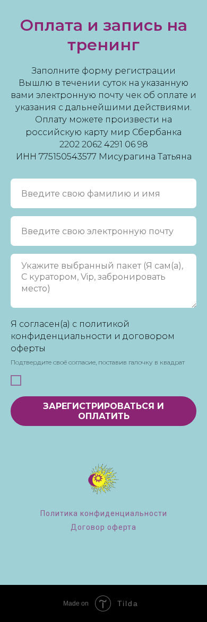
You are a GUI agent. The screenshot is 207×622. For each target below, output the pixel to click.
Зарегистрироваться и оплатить (103, 411)
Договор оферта (103, 527)
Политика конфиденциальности (103, 513)
